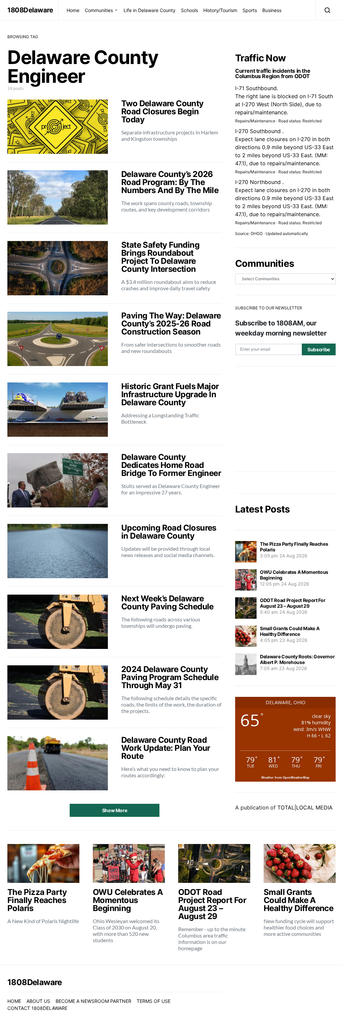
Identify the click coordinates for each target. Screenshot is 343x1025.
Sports (250, 10)
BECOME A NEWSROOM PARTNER (93, 1001)
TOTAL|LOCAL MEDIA (305, 807)
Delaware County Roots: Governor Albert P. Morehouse (297, 659)
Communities (99, 10)
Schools (189, 10)
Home (73, 10)
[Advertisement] (285, 419)
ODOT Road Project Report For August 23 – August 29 (292, 603)
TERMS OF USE (153, 1001)
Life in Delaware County (150, 10)
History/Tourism (220, 10)
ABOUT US (38, 1001)
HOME (14, 1001)
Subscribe (318, 349)
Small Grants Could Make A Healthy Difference (289, 631)
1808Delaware (30, 10)
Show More (114, 810)
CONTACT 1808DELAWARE (37, 1008)
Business (271, 10)
